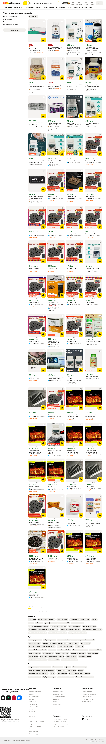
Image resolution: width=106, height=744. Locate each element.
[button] (33, 16)
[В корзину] (43, 40)
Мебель (31, 694)
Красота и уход (33, 711)
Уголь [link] (30, 377)
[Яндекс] (102, 741)
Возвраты (55, 701)
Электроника (32, 701)
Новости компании (87, 691)
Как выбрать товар (58, 691)
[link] (32, 619)
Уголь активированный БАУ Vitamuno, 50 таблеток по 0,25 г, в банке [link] (74, 48)
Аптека (31, 709)
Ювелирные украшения (35, 734)
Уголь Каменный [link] (33, 414)
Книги (31, 719)
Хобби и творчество (34, 714)
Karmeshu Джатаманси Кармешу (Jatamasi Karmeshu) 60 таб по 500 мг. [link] (74, 522)
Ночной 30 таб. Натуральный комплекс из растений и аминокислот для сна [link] (56, 377)
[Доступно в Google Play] (8, 699)
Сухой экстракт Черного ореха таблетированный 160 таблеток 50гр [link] (37, 85)
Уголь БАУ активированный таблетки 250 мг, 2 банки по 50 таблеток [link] (74, 379)
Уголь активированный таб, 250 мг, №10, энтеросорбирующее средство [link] (36, 123)
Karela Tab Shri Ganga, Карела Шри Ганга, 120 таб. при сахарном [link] (93, 342)
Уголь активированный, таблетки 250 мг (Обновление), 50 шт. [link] (54, 123)
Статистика (7, 740)
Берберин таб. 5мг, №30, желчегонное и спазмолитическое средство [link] (56, 523)
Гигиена (31, 699)
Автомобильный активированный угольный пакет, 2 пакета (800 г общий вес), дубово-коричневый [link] (74, 197)
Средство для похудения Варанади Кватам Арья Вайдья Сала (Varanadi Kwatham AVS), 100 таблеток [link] (56, 342)
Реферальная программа (89, 694)
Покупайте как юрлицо (59, 696)
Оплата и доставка (58, 694)
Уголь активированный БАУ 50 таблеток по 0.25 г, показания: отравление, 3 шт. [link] (74, 85)
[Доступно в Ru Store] (19, 699)
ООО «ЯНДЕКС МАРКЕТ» (97, 739)
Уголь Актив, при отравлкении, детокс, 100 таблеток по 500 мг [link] (92, 48)
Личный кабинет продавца (60, 719)
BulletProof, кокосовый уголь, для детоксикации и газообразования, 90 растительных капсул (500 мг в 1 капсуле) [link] (56, 85)
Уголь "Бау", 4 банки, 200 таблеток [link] (92, 123)
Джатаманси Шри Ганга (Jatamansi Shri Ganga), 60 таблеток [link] (92, 377)
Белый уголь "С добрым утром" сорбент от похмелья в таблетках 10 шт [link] (56, 303)
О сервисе (56, 699)
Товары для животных (35, 726)
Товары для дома (33, 706)
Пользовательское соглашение (21, 740)
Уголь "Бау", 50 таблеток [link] (92, 268)
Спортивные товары (34, 724)
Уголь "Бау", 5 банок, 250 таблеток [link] (54, 161)
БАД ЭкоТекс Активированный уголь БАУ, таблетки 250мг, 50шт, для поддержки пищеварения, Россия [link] (74, 123)
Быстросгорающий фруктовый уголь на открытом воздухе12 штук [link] (74, 415)
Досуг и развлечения (35, 691)
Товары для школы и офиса (36, 721)
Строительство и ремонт (36, 729)
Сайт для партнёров (58, 726)
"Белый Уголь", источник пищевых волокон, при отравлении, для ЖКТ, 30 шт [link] (36, 197)
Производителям (87, 696)
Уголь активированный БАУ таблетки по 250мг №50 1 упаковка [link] (36, 161)
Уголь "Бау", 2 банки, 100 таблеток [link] (54, 451)
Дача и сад (32, 716)
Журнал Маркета (57, 704)
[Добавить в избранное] (43, 21)
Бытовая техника (34, 696)
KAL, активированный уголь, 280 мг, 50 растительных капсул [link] (55, 48)
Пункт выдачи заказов (88, 699)
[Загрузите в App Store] (3, 699)
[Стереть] (57, 3)
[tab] (8, 8)
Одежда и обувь (33, 704)
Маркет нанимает (87, 701)
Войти (99, 3)
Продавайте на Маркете (59, 721)
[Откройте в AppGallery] (14, 699)
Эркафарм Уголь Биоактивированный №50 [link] (36, 49)
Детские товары (33, 731)
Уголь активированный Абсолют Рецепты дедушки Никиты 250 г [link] (92, 522)
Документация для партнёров (61, 724)
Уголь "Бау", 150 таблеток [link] (74, 161)
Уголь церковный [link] (90, 161)
